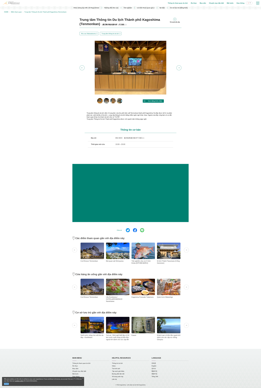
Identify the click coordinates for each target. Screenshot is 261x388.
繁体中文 (154, 371)
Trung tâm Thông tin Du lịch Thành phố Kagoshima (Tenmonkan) (45, 12)
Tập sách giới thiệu (118, 371)
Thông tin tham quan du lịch (81, 363)
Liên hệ (114, 379)
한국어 (154, 368)
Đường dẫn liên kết (118, 374)
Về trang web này (117, 376)
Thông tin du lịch (117, 363)
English (154, 366)
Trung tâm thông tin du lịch (110, 33)
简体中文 (154, 374)
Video (114, 366)
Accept (6, 383)
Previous (82, 67)
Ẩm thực (75, 366)
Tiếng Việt (155, 376)
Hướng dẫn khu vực (111, 8)
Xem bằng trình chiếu (155, 101)
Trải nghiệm (128, 8)
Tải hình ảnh (116, 368)
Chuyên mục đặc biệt (79, 371)
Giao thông (76, 376)
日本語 (154, 363)
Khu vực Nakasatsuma (88, 33)
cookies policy (19, 381)
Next (178, 67)
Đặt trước (75, 374)
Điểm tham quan (16, 12)
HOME (6, 12)
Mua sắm (75, 368)
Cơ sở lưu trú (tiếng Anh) (179, 8)
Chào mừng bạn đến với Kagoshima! (86, 8)
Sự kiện (162, 8)
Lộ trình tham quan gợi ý (145, 8)
